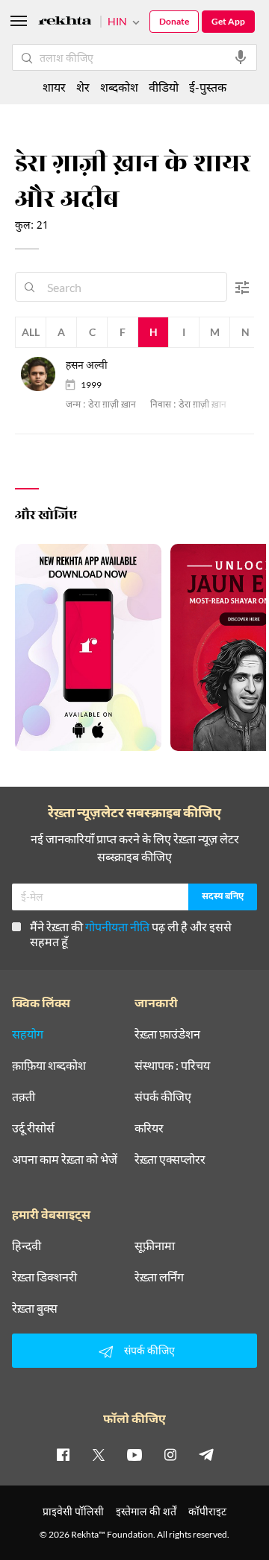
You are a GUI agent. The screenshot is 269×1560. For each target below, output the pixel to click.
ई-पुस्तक (207, 87)
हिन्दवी (26, 1246)
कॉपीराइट (207, 1511)
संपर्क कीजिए (162, 1097)
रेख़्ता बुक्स (35, 1308)
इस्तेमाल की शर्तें (146, 1511)
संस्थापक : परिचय (172, 1065)
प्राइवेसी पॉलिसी (73, 1511)
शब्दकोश (119, 87)
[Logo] (65, 22)
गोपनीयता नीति (117, 926)
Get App (228, 21)
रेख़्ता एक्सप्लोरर (169, 1159)
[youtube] (134, 1454)
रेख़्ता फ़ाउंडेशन (167, 1034)
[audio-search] (241, 57)
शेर (83, 87)
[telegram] (206, 1454)
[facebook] (63, 1454)
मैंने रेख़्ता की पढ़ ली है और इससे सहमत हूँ (131, 933)
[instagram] (170, 1454)
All (31, 332)
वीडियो (164, 87)
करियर (149, 1128)
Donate (174, 21)
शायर (54, 87)
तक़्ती (23, 1097)
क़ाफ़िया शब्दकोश (49, 1065)
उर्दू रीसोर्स (33, 1128)
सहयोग (27, 1034)
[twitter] (99, 1454)
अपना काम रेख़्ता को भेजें (64, 1159)
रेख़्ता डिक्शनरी (44, 1277)
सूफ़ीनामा (154, 1246)
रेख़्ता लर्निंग (159, 1277)
